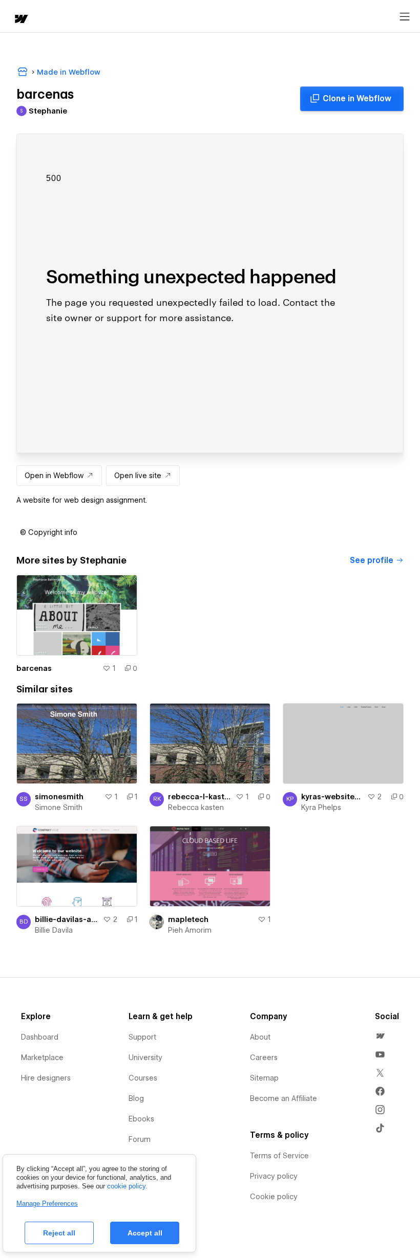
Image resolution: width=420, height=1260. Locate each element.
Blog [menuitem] (136, 1098)
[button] (48, 532)
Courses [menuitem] (143, 1078)
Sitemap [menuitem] (264, 1078)
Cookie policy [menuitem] (274, 1196)
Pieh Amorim (190, 930)
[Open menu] (404, 17)
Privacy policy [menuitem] (274, 1176)
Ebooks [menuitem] (141, 1119)
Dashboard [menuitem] (39, 1037)
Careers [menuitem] (264, 1057)
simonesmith (59, 797)
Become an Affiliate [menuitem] (283, 1098)
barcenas (34, 668)
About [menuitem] (260, 1037)
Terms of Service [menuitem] (279, 1156)
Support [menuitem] (142, 1037)
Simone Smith (58, 807)
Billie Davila (54, 930)
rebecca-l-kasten (200, 797)
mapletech (188, 919)
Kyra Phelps (321, 807)
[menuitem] (380, 1036)
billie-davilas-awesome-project (67, 919)
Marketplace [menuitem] (42, 1057)
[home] (20, 20)
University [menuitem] (145, 1057)
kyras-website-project (332, 797)
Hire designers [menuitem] (46, 1078)
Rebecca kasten (196, 807)
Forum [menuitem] (140, 1139)
